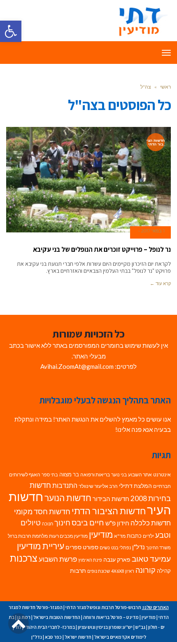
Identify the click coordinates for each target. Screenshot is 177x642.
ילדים (148, 536)
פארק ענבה (116, 559)
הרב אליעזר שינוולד (98, 486)
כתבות (134, 535)
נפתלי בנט (121, 547)
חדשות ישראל (78, 637)
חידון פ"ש (117, 523)
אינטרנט (162, 474)
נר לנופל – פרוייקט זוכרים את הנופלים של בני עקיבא (102, 249)
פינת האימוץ (90, 559)
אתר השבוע (140, 474)
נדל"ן (138, 547)
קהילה (164, 570)
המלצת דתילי (135, 485)
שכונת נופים (98, 571)
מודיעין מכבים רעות (68, 536)
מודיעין (101, 534)
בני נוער (119, 474)
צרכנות (23, 558)
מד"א (120, 536)
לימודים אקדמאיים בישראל (120, 637)
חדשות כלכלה (150, 522)
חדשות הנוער (67, 497)
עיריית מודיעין (40, 546)
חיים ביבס (88, 522)
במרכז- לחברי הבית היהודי (49, 627)
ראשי (165, 87)
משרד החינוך (158, 547)
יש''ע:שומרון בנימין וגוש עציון (105, 627)
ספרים (73, 547)
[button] (10, 31)
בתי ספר (50, 474)
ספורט (90, 547)
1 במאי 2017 (153, 231)
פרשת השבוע (58, 559)
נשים (105, 547)
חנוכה (47, 523)
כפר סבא (53, 637)
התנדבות (64, 485)
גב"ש (140, 627)
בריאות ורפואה (95, 474)
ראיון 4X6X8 (122, 571)
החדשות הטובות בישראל (56, 617)
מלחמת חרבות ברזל (28, 536)
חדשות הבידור (111, 498)
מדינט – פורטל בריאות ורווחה (111, 617)
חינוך (62, 522)
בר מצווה (69, 474)
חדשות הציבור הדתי (109, 510)
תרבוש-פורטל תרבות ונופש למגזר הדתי (103, 607)
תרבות (78, 570)
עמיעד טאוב (151, 558)
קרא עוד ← (160, 283)
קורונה (145, 570)
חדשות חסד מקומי (42, 511)
